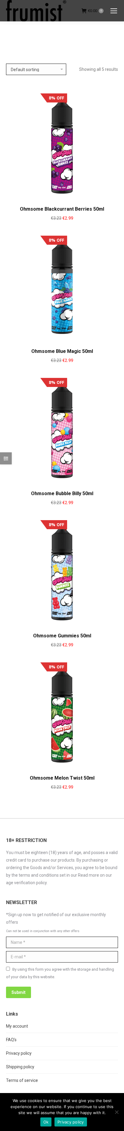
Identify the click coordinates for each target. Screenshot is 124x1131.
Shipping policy (20, 1066)
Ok (46, 1122)
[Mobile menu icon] (114, 11)
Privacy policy (19, 1053)
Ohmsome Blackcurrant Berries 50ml (62, 209)
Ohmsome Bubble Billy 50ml (62, 493)
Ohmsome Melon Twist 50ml (62, 778)
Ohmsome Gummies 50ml (62, 636)
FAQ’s (11, 1039)
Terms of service (22, 1080)
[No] (116, 1112)
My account (17, 1026)
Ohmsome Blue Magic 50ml (62, 351)
